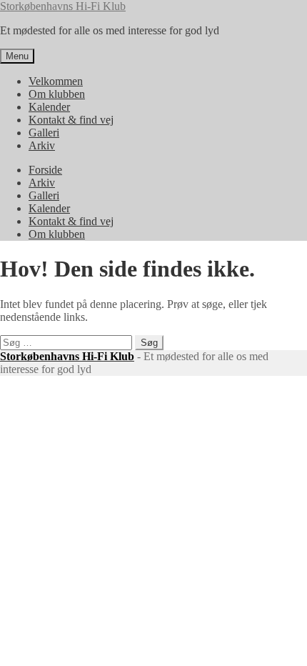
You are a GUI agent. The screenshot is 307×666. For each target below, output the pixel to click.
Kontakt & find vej (71, 120)
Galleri (44, 132)
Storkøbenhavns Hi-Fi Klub (63, 6)
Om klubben (57, 94)
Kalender (49, 107)
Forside (45, 170)
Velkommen (56, 81)
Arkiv (42, 145)
